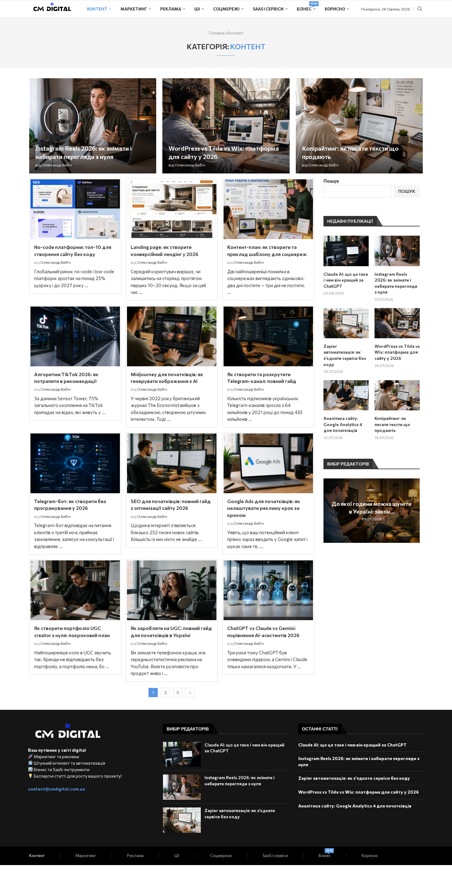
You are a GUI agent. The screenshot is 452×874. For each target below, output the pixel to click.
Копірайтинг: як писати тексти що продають (392, 424)
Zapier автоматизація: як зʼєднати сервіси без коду (344, 355)
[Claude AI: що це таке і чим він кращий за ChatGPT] (346, 251)
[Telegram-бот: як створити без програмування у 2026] (75, 463)
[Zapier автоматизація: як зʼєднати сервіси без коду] (346, 323)
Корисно (335, 8)
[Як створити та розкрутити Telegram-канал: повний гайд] (268, 336)
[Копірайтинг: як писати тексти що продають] (359, 125)
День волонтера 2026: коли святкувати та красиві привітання (379, 507)
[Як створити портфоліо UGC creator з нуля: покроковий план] (75, 590)
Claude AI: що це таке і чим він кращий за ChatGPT (345, 280)
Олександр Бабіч (57, 165)
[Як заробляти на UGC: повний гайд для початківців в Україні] (171, 590)
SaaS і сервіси (268, 8)
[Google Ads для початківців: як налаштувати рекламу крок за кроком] (268, 463)
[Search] (420, 9)
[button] (329, 510)
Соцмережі (226, 8)
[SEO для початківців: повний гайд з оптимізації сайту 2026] (171, 463)
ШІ (197, 8)
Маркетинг (134, 8)
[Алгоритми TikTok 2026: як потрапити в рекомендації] (75, 336)
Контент (97, 8)
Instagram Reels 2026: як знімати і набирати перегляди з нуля (396, 283)
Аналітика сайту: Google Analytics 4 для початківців (342, 424)
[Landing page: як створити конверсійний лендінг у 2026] (171, 209)
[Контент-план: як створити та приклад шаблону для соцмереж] (268, 209)
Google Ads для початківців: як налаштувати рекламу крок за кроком (263, 508)
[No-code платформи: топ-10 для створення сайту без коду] (75, 209)
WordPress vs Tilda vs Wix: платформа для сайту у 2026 (397, 352)
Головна (216, 32)
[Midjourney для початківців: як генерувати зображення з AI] (171, 336)
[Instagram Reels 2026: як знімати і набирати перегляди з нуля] (92, 125)
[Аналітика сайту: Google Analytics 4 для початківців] (346, 395)
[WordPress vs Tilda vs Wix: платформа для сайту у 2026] (225, 125)
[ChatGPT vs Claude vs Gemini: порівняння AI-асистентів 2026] (268, 590)
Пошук (331, 181)
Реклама (170, 8)
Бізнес (306, 6)
